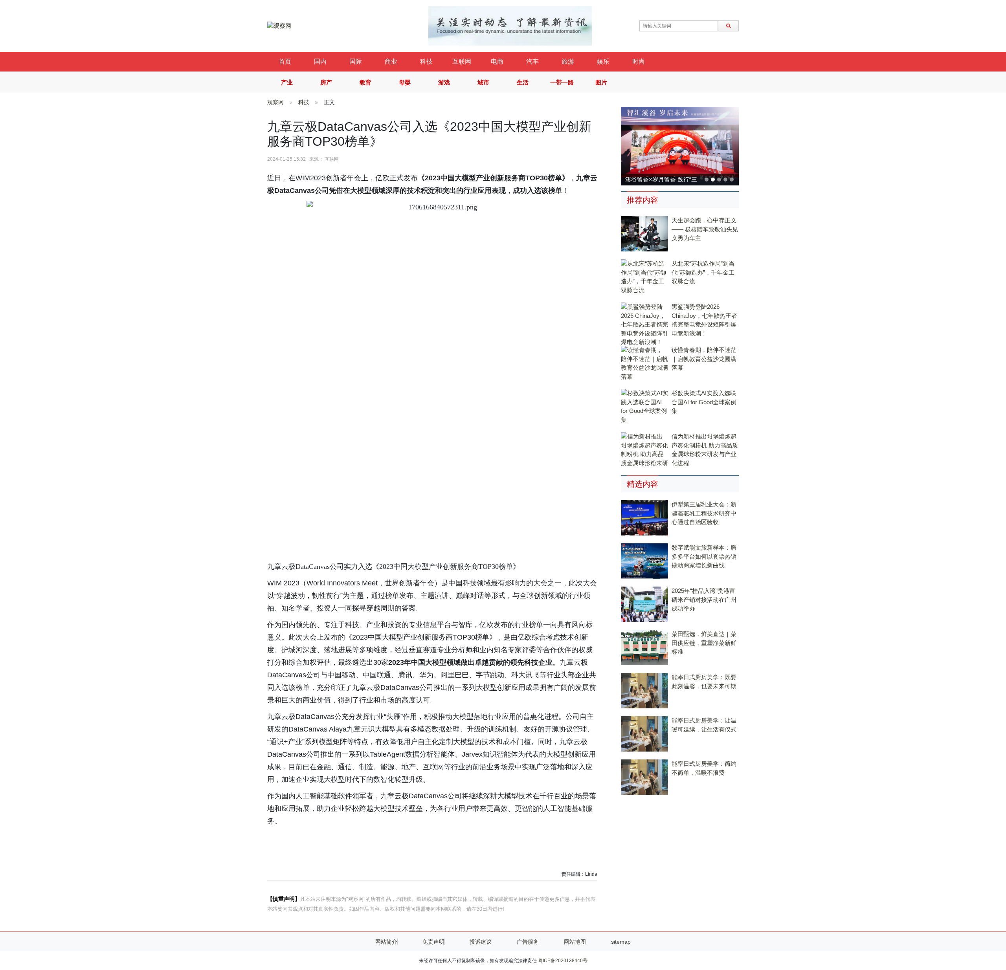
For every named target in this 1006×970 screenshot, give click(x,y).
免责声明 (433, 942)
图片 (601, 82)
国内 (320, 61)
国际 (355, 61)
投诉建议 (481, 942)
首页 (285, 61)
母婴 (405, 82)
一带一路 (562, 82)
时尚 (638, 61)
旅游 (568, 61)
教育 (365, 82)
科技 (426, 61)
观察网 (275, 102)
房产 (326, 82)
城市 (483, 82)
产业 (287, 82)
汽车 (532, 61)
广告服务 (528, 942)
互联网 (461, 61)
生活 (523, 82)
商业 (391, 61)
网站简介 (386, 942)
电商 (497, 61)
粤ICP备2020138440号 (562, 960)
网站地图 (575, 942)
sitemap (621, 942)
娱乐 (603, 61)
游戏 (444, 82)
